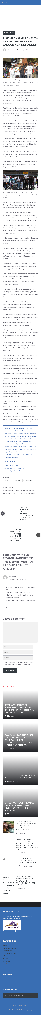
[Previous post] (2, 513)
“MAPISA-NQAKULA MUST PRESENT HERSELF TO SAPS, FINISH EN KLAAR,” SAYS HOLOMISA (26, 513)
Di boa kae (6, 961)
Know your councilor (9, 948)
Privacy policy (28, 1010)
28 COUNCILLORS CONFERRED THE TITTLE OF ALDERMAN (27, 861)
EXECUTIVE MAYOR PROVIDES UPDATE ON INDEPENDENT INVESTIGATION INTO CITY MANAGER (26, 881)
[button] (38, 2)
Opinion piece (7, 951)
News (11, 33)
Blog (6, 33)
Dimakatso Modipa (13, 50)
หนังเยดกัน (12, 576)
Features (6, 958)
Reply (7, 607)
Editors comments (9, 956)
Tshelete (13, 931)
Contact (19, 1010)
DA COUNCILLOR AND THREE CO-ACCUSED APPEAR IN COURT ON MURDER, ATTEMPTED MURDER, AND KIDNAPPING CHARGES (19, 740)
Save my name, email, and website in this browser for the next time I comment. (19, 663)
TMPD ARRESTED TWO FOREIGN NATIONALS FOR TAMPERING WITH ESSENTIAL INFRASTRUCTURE (26, 826)
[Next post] (38, 535)
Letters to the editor (10, 953)
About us (12, 1010)
